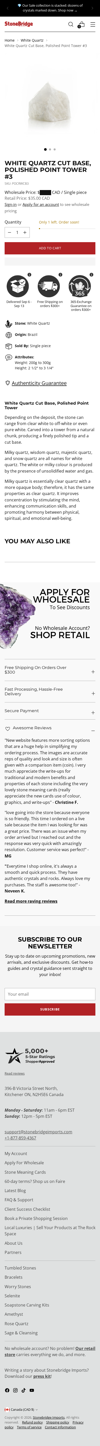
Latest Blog (15, 1190)
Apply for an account (41, 204)
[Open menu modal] (92, 24)
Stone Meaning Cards (25, 1172)
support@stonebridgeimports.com (38, 1132)
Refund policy (32, 1422)
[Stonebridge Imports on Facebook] (8, 1391)
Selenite (12, 1296)
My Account (16, 1153)
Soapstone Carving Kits (27, 1305)
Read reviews (15, 1073)
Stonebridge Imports (49, 1417)
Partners (13, 1252)
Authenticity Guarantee (39, 382)
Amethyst (14, 1314)
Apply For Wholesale (24, 1163)
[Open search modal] (70, 24)
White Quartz (32, 40)
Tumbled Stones (20, 1268)
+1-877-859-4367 (20, 1138)
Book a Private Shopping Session (36, 1218)
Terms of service (29, 1427)
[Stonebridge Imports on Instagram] (16, 1391)
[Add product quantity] (9, 232)
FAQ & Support (19, 1200)
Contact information (60, 1427)
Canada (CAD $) (22, 1409)
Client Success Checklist (27, 1209)
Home (10, 40)
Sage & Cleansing (21, 1333)
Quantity (13, 222)
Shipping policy (57, 1422)
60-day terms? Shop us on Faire (35, 1181)
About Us (14, 1243)
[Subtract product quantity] (24, 232)
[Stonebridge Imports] (19, 24)
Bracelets (14, 1277)
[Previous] (7, 8)
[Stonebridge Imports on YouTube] (32, 1391)
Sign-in (11, 204)
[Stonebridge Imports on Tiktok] (24, 1391)
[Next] (92, 8)
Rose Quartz (16, 1323)
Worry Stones (18, 1286)
